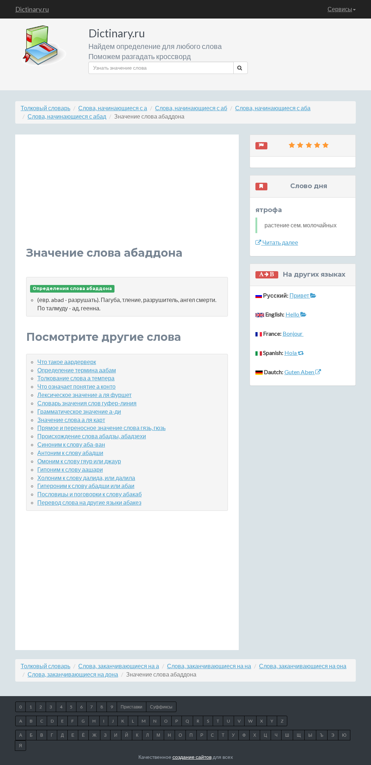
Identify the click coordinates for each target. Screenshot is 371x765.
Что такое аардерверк (66, 361)
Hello (292, 314)
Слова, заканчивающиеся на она (302, 665)
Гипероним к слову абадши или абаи (85, 485)
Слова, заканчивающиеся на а (118, 665)
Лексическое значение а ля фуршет (84, 394)
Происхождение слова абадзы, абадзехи (91, 436)
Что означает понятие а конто (76, 386)
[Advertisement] (127, 196)
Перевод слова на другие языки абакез (89, 502)
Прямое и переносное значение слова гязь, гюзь (101, 427)
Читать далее (279, 242)
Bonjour (293, 333)
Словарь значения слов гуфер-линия (87, 403)
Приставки (131, 707)
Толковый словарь (45, 107)
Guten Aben (299, 371)
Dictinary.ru (32, 9)
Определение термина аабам (76, 370)
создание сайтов (192, 757)
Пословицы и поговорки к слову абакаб (89, 494)
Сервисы (340, 8)
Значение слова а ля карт (71, 419)
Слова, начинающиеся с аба (272, 107)
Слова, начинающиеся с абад (67, 116)
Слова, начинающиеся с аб (191, 107)
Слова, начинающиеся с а (112, 107)
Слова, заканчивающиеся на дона (73, 674)
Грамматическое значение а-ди (79, 411)
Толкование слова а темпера (75, 378)
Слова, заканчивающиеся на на (209, 665)
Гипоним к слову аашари (70, 469)
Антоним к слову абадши (70, 452)
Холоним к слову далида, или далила (86, 477)
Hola (291, 352)
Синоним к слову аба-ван (71, 444)
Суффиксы (161, 707)
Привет (299, 295)
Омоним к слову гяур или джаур (79, 461)
